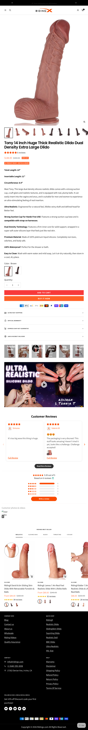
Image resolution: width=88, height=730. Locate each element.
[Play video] (44, 385)
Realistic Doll (52, 637)
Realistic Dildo (52, 624)
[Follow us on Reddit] (19, 708)
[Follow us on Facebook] (6, 708)
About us (8, 628)
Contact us (9, 624)
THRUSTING (57, 534)
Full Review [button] (13, 457)
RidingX (49, 620)
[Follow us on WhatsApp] (24, 708)
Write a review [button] (44, 499)
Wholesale (9, 633)
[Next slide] (84, 444)
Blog (6, 620)
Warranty (50, 661)
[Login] (78, 10)
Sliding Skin (33, 534)
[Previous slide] (3, 444)
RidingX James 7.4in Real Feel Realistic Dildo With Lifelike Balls (52, 587)
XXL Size (49, 650)
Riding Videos (10, 637)
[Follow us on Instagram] (15, 708)
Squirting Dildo (53, 633)
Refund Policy (52, 675)
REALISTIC (19, 534)
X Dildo (69, 534)
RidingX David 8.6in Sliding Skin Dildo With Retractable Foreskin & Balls (19, 588)
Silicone (7, 582)
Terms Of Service (53, 688)
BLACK (45, 534)
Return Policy (52, 679)
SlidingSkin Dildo (53, 628)
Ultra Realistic (52, 646)
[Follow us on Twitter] (10, 708)
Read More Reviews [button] (44, 466)
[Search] (10, 10)
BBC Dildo (50, 642)
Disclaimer (51, 666)
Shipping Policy (53, 670)
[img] (14, 424)
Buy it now (44, 298)
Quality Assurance (12, 642)
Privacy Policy (52, 683)
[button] (10, 152)
